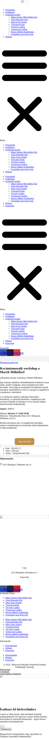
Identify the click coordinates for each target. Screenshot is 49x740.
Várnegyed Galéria (19, 29)
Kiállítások (10, 12)
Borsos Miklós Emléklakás (22, 32)
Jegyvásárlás (24, 441)
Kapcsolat (9, 206)
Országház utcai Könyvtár (22, 34)
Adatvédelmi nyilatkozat (10, 674)
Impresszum (5, 669)
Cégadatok (4, 671)
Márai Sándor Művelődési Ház (24, 17)
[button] (24, 91)
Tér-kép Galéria (17, 193)
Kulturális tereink (12, 15)
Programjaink (11, 645)
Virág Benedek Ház (19, 19)
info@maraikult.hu (24, 584)
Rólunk (8, 37)
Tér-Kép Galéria (18, 27)
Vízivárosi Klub (18, 24)
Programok (10, 10)
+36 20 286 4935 (24, 582)
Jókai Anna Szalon (19, 22)
